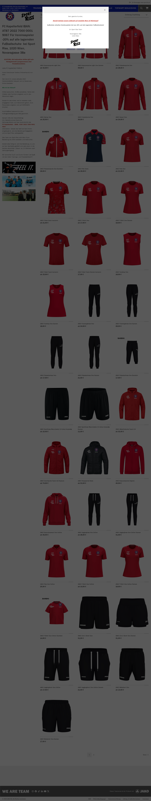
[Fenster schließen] (104, 10)
